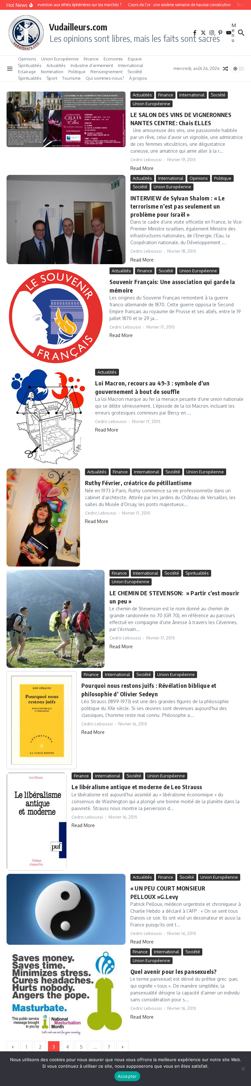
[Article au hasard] (225, 68)
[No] (243, 1068)
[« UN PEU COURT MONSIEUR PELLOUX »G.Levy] (66, 909)
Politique (77, 71)
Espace (135, 58)
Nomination (52, 71)
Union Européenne (60, 58)
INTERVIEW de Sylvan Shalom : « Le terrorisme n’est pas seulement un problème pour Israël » (177, 206)
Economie (113, 58)
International (130, 65)
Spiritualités (30, 65)
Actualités (56, 65)
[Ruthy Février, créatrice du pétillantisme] (43, 517)
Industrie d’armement (92, 65)
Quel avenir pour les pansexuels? (173, 971)
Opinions (27, 58)
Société (134, 71)
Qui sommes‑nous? (105, 78)
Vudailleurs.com (78, 26)
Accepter (127, 1076)
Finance (91, 58)
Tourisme (71, 78)
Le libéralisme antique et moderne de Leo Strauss (137, 786)
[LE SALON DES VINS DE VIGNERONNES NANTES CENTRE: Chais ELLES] (66, 119)
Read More (142, 168)
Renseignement (107, 71)
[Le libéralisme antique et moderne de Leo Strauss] (37, 821)
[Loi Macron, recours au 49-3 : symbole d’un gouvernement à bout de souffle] (48, 417)
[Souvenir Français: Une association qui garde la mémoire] (56, 316)
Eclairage (27, 71)
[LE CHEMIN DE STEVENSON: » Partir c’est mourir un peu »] (56, 619)
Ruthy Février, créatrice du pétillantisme (138, 482)
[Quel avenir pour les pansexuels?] (66, 993)
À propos (138, 78)
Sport (51, 78)
